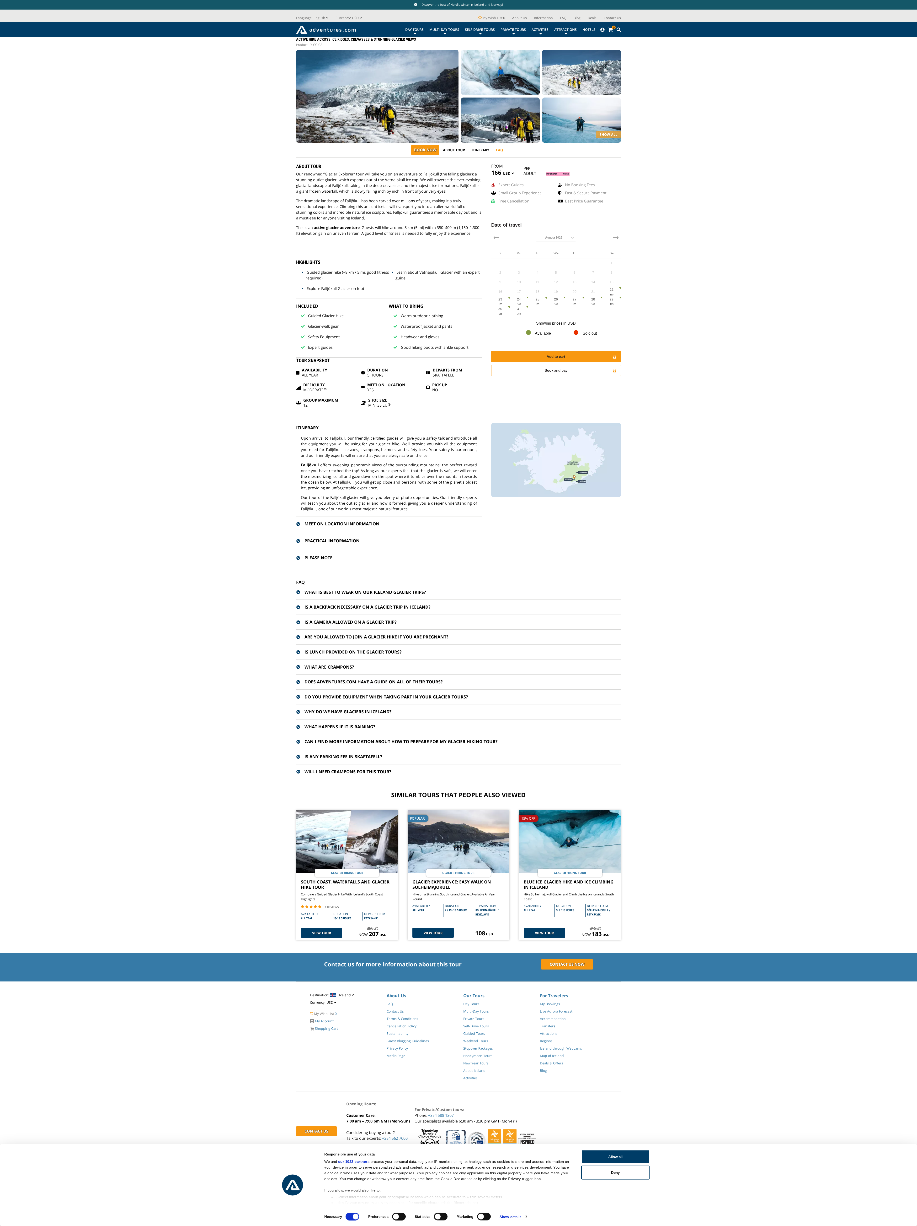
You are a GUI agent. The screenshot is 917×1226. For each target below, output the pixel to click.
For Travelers (554, 995)
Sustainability (397, 1033)
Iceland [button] (331, 995)
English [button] (311, 18)
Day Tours (414, 29)
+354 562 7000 (395, 1138)
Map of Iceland (552, 1055)
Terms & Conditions (402, 1018)
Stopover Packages (478, 1048)
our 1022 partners (354, 1162)
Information (543, 18)
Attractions (565, 29)
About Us (519, 18)
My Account (324, 1021)
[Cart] (610, 30)
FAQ (563, 18)
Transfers (547, 1026)
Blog (577, 18)
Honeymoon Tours (477, 1055)
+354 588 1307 (441, 1115)
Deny (615, 1172)
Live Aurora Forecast (556, 1011)
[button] (349, 18)
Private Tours (513, 29)
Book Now (425, 150)
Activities (540, 29)
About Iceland (474, 1070)
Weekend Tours (475, 1041)
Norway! (497, 4)
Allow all (615, 1157)
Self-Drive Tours (476, 1026)
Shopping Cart (326, 1028)
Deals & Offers (551, 1063)
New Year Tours (476, 1063)
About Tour (454, 150)
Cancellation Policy (401, 1026)
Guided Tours (474, 1033)
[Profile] (602, 30)
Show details (510, 1217)
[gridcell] (611, 263)
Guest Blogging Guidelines (408, 1041)
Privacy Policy (397, 1048)
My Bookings (550, 1004)
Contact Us (612, 18)
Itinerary (480, 150)
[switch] (399, 1216)
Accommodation (553, 1018)
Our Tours (474, 995)
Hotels (588, 29)
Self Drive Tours (480, 29)
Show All (608, 134)
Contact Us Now (567, 964)
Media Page (396, 1055)
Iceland (479, 4)
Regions (546, 1041)
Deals (592, 18)
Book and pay (555, 370)
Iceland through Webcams (561, 1048)
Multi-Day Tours (444, 29)
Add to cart (556, 356)
